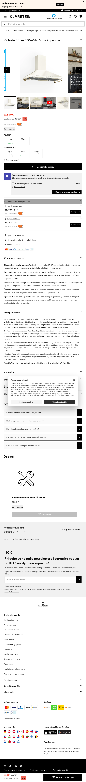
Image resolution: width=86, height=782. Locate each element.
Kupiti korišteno (13, 219)
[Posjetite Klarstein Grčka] (18, 742)
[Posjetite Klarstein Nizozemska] (5, 741)
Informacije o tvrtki (60, 770)
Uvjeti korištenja (70, 751)
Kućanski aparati (17, 31)
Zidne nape (8, 664)
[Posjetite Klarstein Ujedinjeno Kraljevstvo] (31, 731)
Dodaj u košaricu (45, 167)
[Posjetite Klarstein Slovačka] (36, 731)
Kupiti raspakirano (14, 206)
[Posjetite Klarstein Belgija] (36, 736)
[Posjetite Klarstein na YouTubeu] (15, 766)
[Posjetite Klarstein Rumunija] (23, 736)
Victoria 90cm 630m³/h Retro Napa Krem (68, 31)
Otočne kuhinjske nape (13, 635)
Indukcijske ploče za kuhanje (16, 669)
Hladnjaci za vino (11, 620)
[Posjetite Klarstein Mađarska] (9, 736)
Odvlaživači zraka (11, 630)
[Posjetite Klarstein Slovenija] (14, 741)
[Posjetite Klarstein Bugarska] (27, 736)
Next (79, 70)
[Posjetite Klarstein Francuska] (18, 731)
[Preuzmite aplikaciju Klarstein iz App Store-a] (50, 732)
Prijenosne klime (10, 625)
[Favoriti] (75, 17)
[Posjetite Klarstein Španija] (27, 731)
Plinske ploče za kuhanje (14, 674)
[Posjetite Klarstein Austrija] (9, 731)
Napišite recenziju (72, 529)
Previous (7, 70)
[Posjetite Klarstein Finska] (31, 736)
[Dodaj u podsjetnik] (81, 39)
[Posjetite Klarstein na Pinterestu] (21, 766)
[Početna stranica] (8, 31)
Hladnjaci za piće (11, 654)
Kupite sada (60, 4)
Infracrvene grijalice (12, 644)
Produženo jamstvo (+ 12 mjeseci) (28, 183)
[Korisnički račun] (70, 17)
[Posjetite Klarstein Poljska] (14, 736)
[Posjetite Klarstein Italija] (23, 731)
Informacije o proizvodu (10, 124)
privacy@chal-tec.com (11, 592)
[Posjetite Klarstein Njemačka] (5, 731)
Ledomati (8, 649)
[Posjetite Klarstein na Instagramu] (5, 766)
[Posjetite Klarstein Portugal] (9, 741)
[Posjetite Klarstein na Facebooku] (10, 766)
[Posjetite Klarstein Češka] (5, 736)
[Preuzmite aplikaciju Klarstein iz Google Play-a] (64, 732)
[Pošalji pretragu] (4, 23)
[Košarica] (80, 17)
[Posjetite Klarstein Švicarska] (14, 731)
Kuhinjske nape (32, 31)
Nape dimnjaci (47, 31)
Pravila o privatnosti (57, 751)
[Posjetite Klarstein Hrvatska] (18, 736)
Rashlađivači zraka (12, 659)
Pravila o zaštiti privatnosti (15, 770)
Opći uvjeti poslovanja (39, 770)
